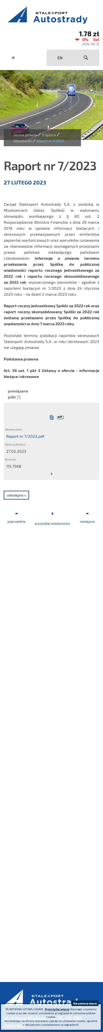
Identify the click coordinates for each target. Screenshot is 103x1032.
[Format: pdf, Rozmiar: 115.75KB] (51, 474)
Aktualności (23, 141)
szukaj (85, 58)
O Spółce (49, 135)
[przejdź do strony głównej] (51, 15)
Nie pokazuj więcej (85, 1003)
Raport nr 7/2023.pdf (25, 436)
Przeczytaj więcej (57, 1009)
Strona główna (25, 135)
